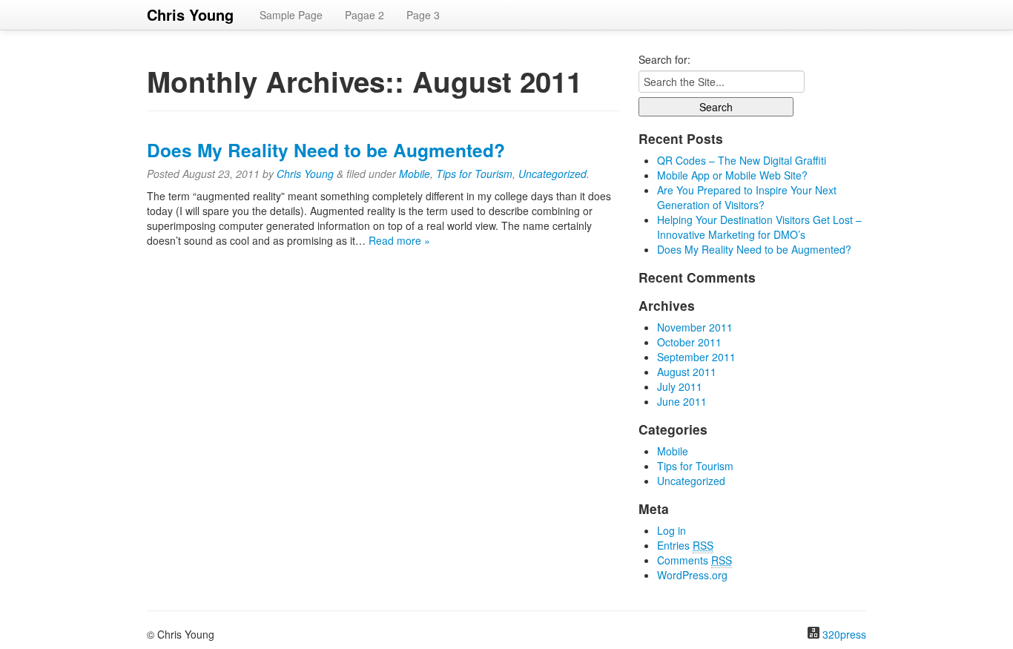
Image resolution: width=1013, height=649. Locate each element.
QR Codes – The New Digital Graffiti (741, 160)
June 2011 (682, 401)
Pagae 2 (364, 14)
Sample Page (291, 14)
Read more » (399, 240)
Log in (671, 530)
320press (844, 634)
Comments (694, 560)
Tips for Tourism (474, 173)
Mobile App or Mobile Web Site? (732, 175)
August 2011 (686, 371)
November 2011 (695, 327)
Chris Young (190, 14)
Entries (685, 545)
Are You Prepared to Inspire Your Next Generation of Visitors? (747, 197)
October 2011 (689, 342)
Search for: (664, 59)
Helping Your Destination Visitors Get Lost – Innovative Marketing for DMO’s (759, 227)
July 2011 (679, 386)
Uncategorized (552, 173)
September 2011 (696, 356)
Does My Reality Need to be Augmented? (326, 149)
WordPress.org (692, 574)
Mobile (414, 173)
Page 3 (423, 14)
